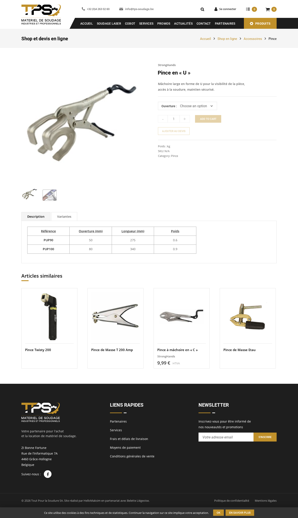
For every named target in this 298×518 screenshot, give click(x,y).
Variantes (64, 216)
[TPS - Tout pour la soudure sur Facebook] (47, 474)
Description (36, 216)
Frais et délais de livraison (129, 439)
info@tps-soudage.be (139, 9)
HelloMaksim (92, 501)
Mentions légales (266, 501)
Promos (163, 23)
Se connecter (227, 9)
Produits (263, 23)
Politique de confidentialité (231, 501)
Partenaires (225, 23)
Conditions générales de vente (132, 456)
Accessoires (253, 39)
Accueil (86, 23)
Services (146, 23)
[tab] (35, 216)
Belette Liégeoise (138, 501)
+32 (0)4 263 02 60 (98, 9)
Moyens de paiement (125, 447)
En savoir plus (240, 512)
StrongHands (167, 65)
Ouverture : (169, 106)
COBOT (130, 23)
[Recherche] (202, 9)
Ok (218, 512)
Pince (273, 39)
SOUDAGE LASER (109, 23)
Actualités (183, 23)
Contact (204, 23)
